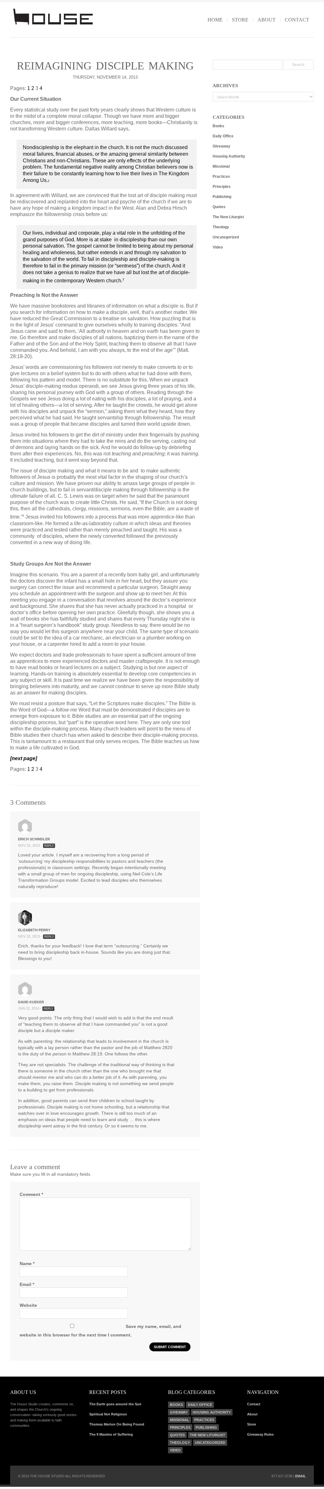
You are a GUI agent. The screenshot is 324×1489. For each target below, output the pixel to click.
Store (240, 19)
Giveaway (221, 146)
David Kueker (31, 1002)
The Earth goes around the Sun (115, 1404)
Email (27, 1284)
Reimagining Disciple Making (105, 66)
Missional (221, 166)
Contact (297, 19)
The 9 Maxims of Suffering (111, 1434)
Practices (221, 176)
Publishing (222, 197)
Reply (49, 845)
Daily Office (223, 136)
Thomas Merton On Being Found (116, 1424)
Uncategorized (226, 237)
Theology (221, 227)
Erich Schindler (34, 839)
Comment (31, 1194)
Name (27, 1263)
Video (218, 247)
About (267, 19)
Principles (222, 186)
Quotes (219, 207)
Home (215, 19)
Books (218, 126)
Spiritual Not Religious (108, 1414)
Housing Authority (229, 156)
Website (28, 1305)
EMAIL (300, 1476)
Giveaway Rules (260, 1434)
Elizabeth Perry (34, 930)
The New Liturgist (228, 217)
